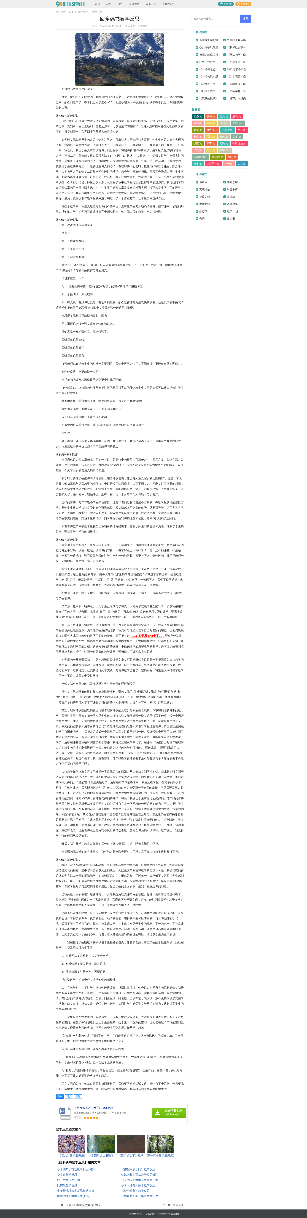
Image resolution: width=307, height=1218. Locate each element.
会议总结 (204, 196)
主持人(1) (238, 123)
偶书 (59, 1096)
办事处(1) (227, 130)
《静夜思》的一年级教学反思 (139, 1196)
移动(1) (223, 123)
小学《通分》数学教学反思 (138, 1185)
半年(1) (229, 163)
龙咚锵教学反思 (67, 1174)
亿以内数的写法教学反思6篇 (139, 1174)
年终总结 (232, 182)
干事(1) (210, 143)
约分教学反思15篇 (68, 1180)
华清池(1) (217, 157)
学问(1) (197, 123)
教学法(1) (225, 150)
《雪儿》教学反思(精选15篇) (83, 1205)
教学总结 (204, 204)
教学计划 (232, 211)
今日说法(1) (239, 143)
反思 (78, 1096)
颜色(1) (223, 136)
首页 (97, 3)
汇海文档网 (150, 1213)
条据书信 (151, 3)
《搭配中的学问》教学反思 (138, 1169)
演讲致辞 (134, 3)
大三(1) (242, 163)
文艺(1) (242, 130)
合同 (202, 218)
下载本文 (142, 26)
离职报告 (204, 189)
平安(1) (197, 150)
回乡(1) (197, 116)
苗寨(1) (197, 163)
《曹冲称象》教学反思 (135, 1190)
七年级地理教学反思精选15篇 (75, 1190)
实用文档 (167, 3)
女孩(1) (236, 136)
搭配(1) (210, 123)
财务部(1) (212, 130)
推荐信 (203, 211)
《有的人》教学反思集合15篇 (139, 1180)
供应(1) (197, 143)
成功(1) (236, 116)
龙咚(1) (197, 136)
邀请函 (203, 182)
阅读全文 (130, 26)
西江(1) (231, 157)
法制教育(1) (200, 157)
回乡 (68, 1096)
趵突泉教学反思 (67, 1185)
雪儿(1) (223, 116)
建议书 (231, 218)
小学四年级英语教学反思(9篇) (76, 1169)
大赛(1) (197, 130)
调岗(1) (223, 143)
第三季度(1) (213, 163)
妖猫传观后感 (207, 62)
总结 (109, 3)
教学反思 (97, 12)
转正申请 (232, 189)
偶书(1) (210, 116)
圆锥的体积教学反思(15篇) (73, 1196)
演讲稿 (231, 196)
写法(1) (210, 136)
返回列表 (178, 1205)
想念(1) (210, 150)
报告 (120, 3)
